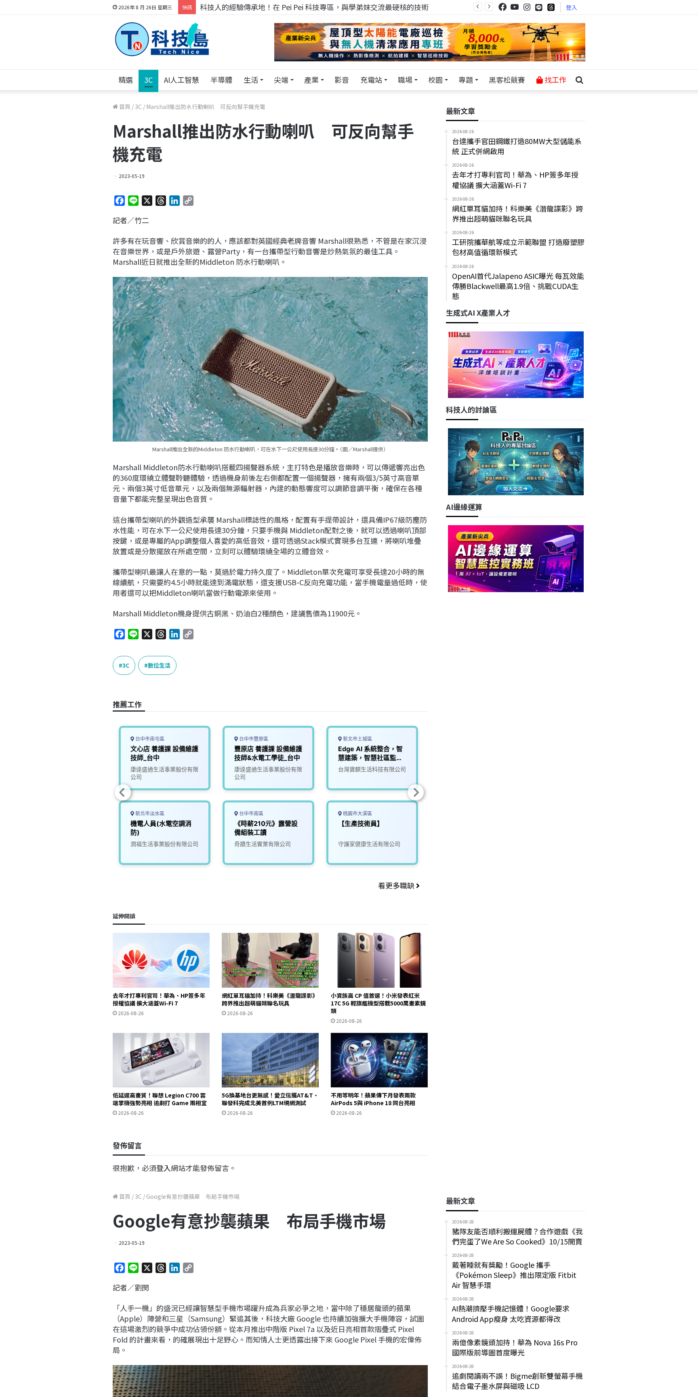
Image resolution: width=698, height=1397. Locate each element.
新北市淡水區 (149, 814)
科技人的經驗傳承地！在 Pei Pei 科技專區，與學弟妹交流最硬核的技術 (314, 7)
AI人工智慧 (181, 79)
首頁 (124, 107)
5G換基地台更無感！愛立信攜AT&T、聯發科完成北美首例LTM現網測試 (270, 1099)
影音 (341, 79)
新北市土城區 (357, 739)
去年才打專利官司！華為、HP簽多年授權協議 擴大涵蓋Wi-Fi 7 (159, 999)
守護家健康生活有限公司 (369, 843)
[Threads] (551, 7)
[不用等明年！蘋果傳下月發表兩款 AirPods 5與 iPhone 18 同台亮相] (379, 1060)
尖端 (281, 79)
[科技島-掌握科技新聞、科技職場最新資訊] (162, 39)
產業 (311, 79)
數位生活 (159, 665)
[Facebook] (502, 7)
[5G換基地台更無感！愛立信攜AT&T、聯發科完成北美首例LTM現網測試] (270, 1060)
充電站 (371, 79)
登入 (571, 7)
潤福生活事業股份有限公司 (164, 843)
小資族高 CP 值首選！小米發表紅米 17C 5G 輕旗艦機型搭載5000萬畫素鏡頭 (378, 1003)
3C (148, 79)
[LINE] (539, 7)
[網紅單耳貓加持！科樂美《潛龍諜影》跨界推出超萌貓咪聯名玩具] (270, 960)
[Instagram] (527, 7)
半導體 (221, 79)
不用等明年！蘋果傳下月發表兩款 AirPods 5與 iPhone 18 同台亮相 (373, 1099)
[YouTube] (515, 7)
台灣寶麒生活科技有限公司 (372, 769)
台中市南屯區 (149, 739)
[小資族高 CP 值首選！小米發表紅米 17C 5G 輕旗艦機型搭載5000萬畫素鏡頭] (379, 960)
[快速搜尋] (579, 80)
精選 (125, 79)
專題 (465, 79)
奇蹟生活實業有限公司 (262, 843)
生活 (251, 79)
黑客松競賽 (507, 79)
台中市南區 (250, 814)
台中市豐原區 (253, 739)
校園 (435, 79)
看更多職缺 (397, 885)
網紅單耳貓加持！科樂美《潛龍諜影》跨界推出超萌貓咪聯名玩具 (270, 999)
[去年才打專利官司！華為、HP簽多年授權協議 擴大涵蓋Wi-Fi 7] (161, 960)
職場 (405, 79)
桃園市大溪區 (357, 814)
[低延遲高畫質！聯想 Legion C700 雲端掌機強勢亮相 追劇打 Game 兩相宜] (161, 1060)
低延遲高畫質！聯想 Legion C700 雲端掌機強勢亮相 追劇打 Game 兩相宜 (160, 1099)
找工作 (554, 79)
